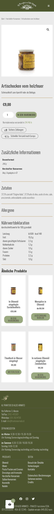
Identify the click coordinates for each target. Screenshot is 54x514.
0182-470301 (13, 414)
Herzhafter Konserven (13, 18)
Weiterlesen (13, 372)
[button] (48, 5)
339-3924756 (15, 417)
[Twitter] (33, 499)
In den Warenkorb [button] (13, 319)
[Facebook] (21, 499)
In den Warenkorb (26, 115)
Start (2, 18)
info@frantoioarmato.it (15, 421)
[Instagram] (27, 499)
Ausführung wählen (40, 317)
